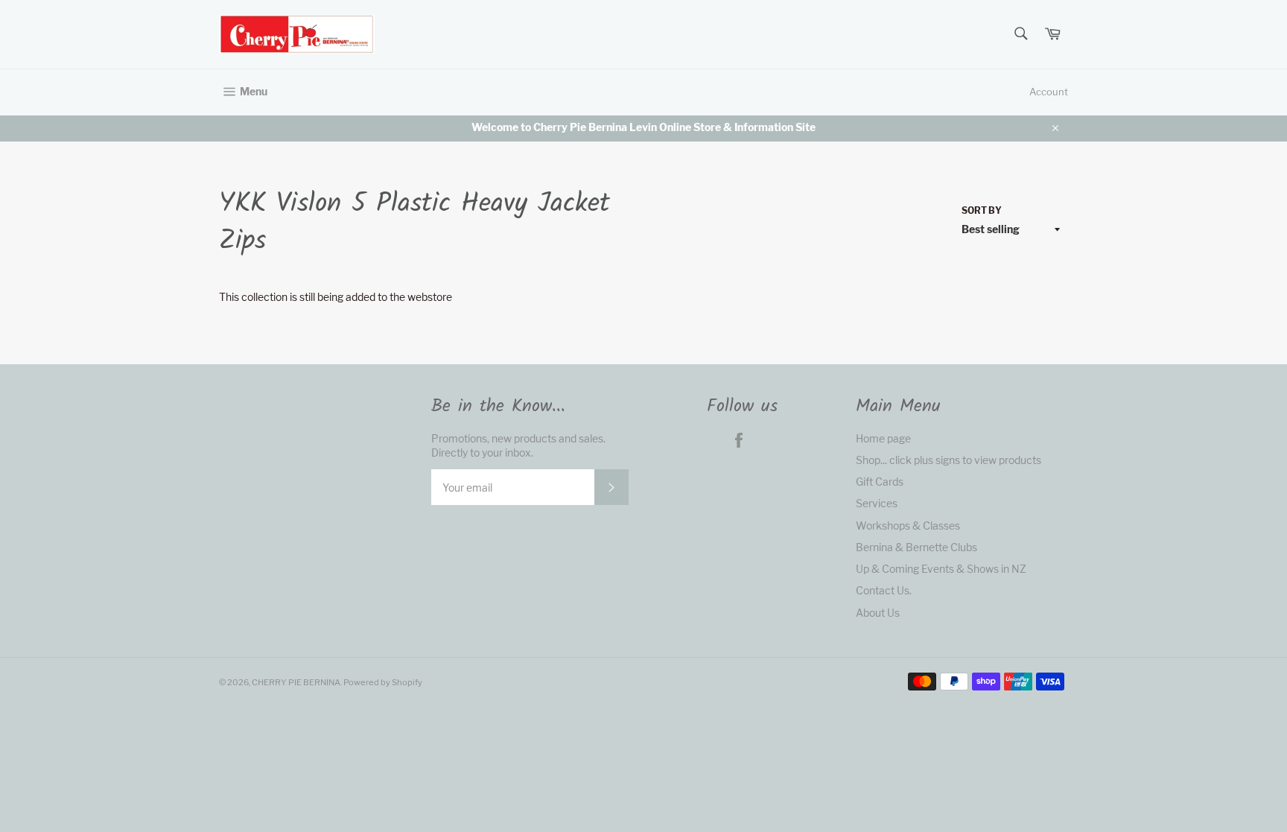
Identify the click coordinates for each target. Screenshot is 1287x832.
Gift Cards (879, 481)
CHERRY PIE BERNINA (296, 682)
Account (1048, 92)
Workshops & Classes (908, 525)
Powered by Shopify (382, 682)
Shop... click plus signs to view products (948, 460)
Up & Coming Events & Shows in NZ (941, 568)
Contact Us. (884, 590)
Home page (883, 438)
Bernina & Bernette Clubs (916, 547)
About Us (878, 612)
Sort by (982, 210)
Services (876, 503)
